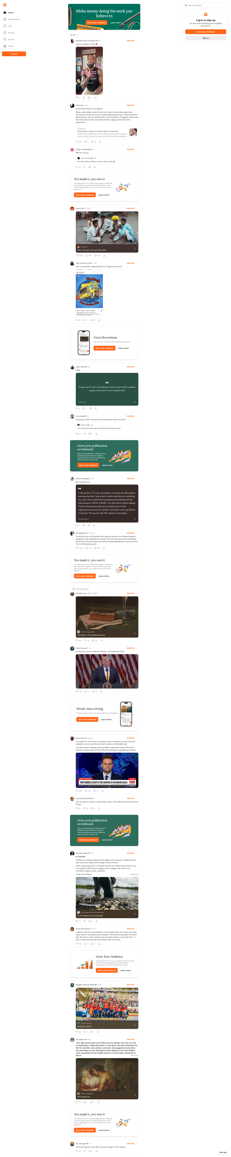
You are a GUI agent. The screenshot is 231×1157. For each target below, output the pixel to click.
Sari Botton (80, 1039)
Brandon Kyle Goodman (86, 40)
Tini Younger (81, 1143)
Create (14, 54)
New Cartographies (87, 632)
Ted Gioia (79, 105)
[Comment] (84, 98)
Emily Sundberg (82, 149)
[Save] (135, 248)
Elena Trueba (85, 425)
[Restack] (90, 167)
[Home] (5, 5)
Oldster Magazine (87, 1093)
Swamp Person (86, 1023)
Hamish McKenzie (83, 798)
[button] (14, 12)
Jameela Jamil (81, 533)
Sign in (206, 38)
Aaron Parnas (81, 738)
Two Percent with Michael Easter (92, 912)
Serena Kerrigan (82, 478)
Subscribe (130, 41)
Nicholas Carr (81, 593)
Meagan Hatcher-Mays (85, 984)
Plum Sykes (80, 367)
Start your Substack (97, 22)
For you (73, 35)
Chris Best (80, 416)
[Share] (96, 98)
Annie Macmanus (83, 928)
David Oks (80, 208)
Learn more (115, 22)
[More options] (137, 41)
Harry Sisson (81, 648)
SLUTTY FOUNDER (87, 158)
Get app (223, 1152)
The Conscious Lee (83, 263)
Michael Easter (82, 853)
